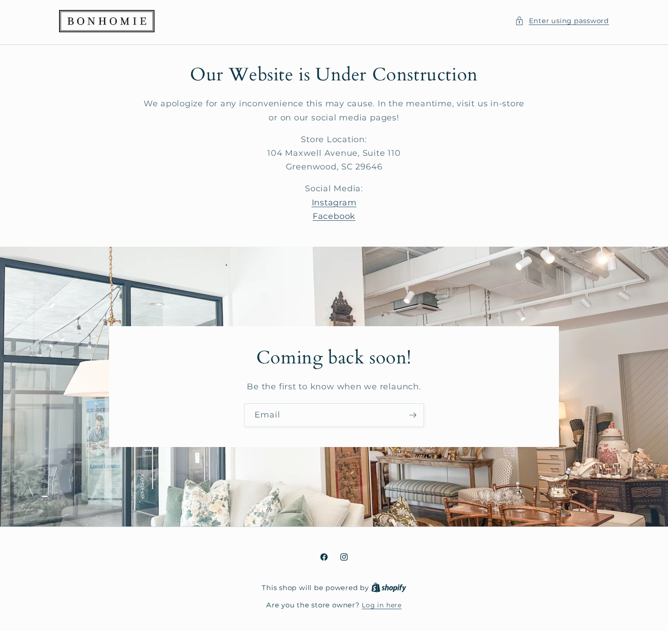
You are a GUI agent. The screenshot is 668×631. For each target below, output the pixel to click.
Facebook (334, 216)
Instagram (334, 202)
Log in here (381, 605)
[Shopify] (388, 588)
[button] (562, 21)
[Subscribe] (413, 415)
